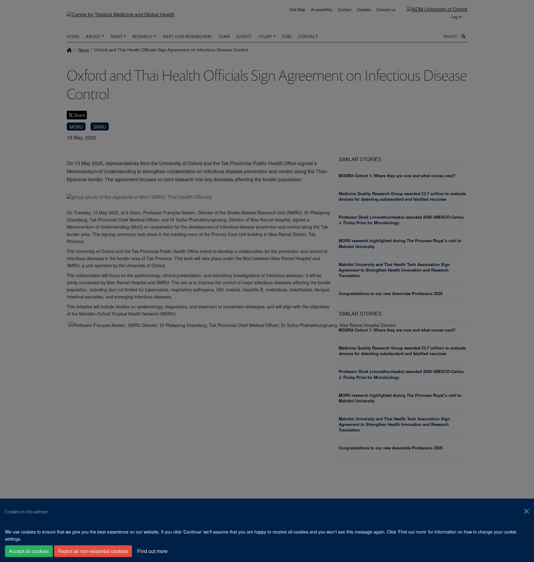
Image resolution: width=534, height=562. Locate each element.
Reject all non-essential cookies (93, 551)
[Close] (527, 511)
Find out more (152, 551)
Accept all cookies (29, 551)
